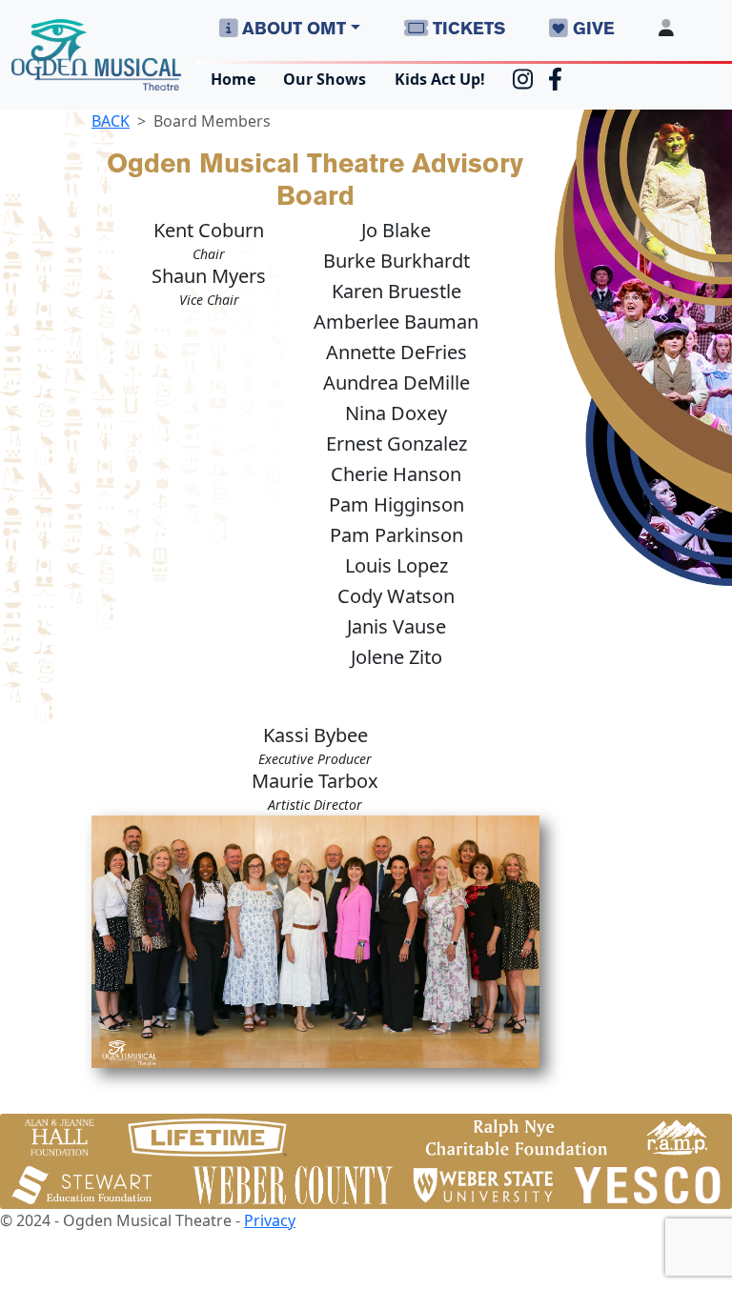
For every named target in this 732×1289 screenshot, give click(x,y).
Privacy (269, 1220)
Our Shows (324, 79)
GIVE (591, 28)
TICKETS (466, 28)
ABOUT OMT (291, 28)
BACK (111, 121)
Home (233, 79)
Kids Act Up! (440, 79)
